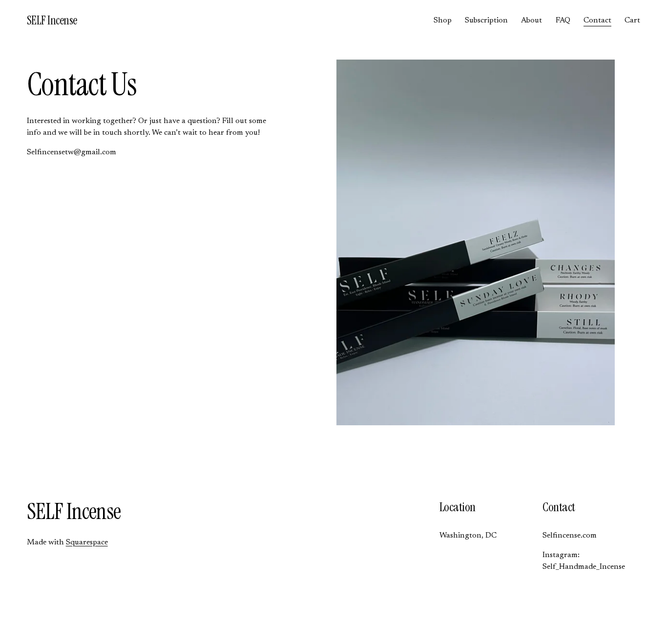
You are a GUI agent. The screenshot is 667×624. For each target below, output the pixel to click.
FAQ (563, 20)
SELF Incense (52, 20)
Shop (443, 20)
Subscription (486, 20)
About (531, 20)
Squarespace (87, 542)
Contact (597, 20)
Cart (632, 20)
